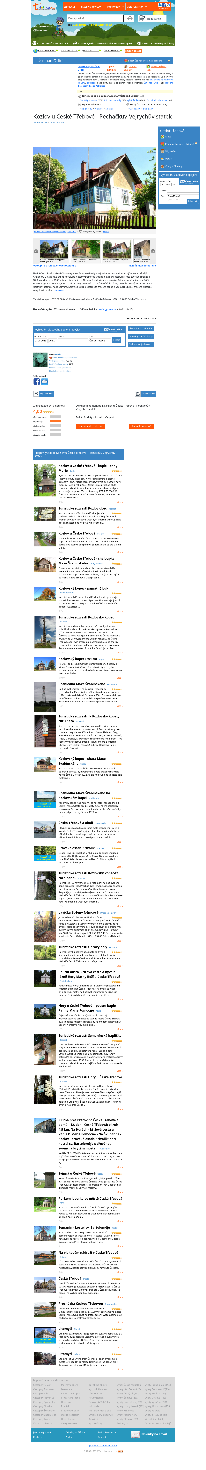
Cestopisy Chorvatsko (44, 1414)
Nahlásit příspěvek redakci (60, 371)
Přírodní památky (112, 100)
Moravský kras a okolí (100, 1410)
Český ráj (94, 1419)
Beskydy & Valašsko (99, 1402)
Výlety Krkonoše (125, 1410)
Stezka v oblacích (70, 1414)
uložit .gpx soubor (107, 309)
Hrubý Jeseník (96, 1397)
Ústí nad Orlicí (50, 60)
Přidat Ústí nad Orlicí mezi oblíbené (145, 60)
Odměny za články (75, 1432)
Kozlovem (59, 290)
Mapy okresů (79, 24)
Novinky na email (154, 1434)
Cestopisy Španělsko (44, 1402)
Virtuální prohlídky (155, 1419)
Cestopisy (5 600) (42, 1384)
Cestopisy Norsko (42, 1406)
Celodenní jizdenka (139, 344)
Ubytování (170, 151)
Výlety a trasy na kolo (156, 1414)
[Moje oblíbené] (169, 60)
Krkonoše (94, 1406)
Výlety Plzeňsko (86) (155, 1393)
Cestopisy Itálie (41, 1393)
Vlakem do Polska (42, 1423)
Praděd (65, 1406)
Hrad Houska (68, 1419)
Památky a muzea (88, 100)
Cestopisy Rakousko (44, 1389)
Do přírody (86, 108)
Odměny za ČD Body (141, 336)
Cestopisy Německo (43, 1397)
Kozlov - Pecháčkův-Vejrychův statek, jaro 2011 (55, 231)
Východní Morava (98, 1389)
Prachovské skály (70, 1410)
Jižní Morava (95, 1393)
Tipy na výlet (89, 104)
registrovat (164, 8)
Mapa (168, 136)
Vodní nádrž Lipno (70, 1393)
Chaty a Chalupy (173, 166)
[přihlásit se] (164, 4)
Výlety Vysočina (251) (156, 1402)
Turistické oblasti (98, 1384)
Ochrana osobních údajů (158, 1423)
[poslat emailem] (44, 381)
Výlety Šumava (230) (127, 1397)
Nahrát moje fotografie (142, 265)
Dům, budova (56, 122)
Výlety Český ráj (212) (128, 1393)
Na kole (99, 108)
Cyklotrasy (134, 108)
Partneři (69, 1437)
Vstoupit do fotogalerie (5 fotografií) (54, 265)
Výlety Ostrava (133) (155, 1397)
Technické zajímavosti (157, 100)
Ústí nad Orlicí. (151, 82)
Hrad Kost (66, 1402)
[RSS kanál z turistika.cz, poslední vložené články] (120, 1451)
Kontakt (102, 1437)
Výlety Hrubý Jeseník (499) (130, 1406)
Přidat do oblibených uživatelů (64, 357)
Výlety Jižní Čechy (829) (129, 1389)
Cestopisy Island (41, 1419)
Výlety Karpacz (152, 1410)
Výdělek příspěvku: (57, 361)
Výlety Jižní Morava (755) (157, 1406)
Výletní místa (133, 100)
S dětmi (109, 108)
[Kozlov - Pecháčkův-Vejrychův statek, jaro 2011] (94, 188)
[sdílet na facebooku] (36, 381)
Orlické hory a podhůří (101, 1414)
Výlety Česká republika (129, 1384)
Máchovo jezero (69, 1384)
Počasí (168, 158)
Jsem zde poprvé (42, 1432)
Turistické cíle (40, 122)
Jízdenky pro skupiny (140, 328)
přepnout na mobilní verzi (103, 1445)
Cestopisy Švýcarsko (44, 1410)
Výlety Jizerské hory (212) (130, 1402)
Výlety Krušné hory (127, 1414)
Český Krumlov (69, 1423)
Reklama (37, 1437)
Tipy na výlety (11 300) (101, 24)
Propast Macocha (70, 1397)
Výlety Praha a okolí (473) (158, 1384)
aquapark (91, 82)
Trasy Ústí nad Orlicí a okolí (145, 104)
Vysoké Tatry (95, 1423)
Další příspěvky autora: (58, 364)
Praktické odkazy (107, 1432)
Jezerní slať (67, 1389)
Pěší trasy (148, 108)
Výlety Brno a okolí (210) (157, 1389)
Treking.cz (122, 1423)
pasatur (106, 231)
